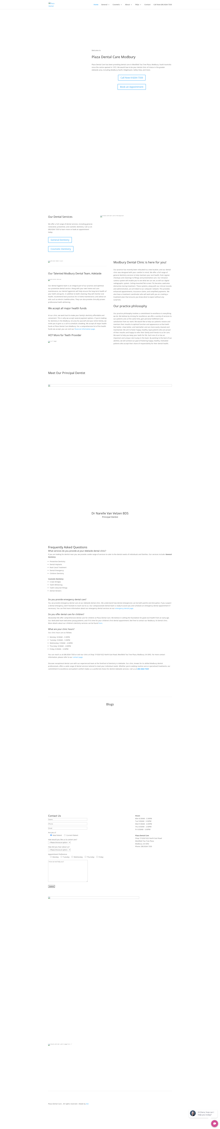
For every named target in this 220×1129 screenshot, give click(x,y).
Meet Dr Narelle (87, 1060)
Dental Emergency (120, 1056)
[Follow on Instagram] (165, 1104)
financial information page (85, 329)
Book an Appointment (131, 86)
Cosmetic (116, 5)
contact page (78, 657)
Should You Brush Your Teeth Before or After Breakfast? (77, 723)
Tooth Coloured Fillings (122, 1077)
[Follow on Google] (170, 1104)
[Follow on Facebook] (156, 1104)
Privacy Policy (151, 1053)
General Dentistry (60, 239)
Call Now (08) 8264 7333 (163, 5)
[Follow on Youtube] (161, 1104)
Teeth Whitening (119, 1074)
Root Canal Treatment (121, 1067)
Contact (147, 5)
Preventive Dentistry (121, 1063)
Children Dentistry (120, 1053)
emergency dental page (124, 608)
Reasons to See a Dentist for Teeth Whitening (72, 771)
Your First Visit (93, 1053)
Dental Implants (119, 1060)
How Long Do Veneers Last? (63, 747)
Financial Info (86, 1067)
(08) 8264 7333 (142, 669)
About (127, 5)
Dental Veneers (119, 1080)
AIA (87, 1104)
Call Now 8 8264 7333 (132, 77)
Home (96, 5)
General (104, 5)
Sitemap (162, 1053)
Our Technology (87, 1063)
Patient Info (99, 1063)
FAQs (137, 5)
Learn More (139, 131)
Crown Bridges (119, 1070)
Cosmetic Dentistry (61, 248)
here (100, 623)
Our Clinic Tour (86, 1056)
